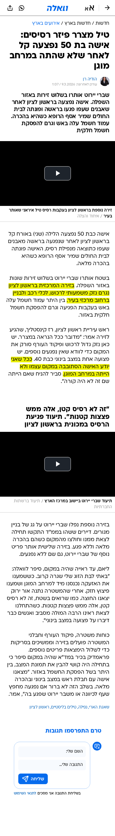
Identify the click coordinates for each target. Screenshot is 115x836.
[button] (89, 8)
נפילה (82, 707)
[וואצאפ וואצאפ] (21, 8)
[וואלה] (57, 8)
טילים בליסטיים (63, 707)
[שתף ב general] (10, 8)
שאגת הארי (99, 707)
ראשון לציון (39, 707)
